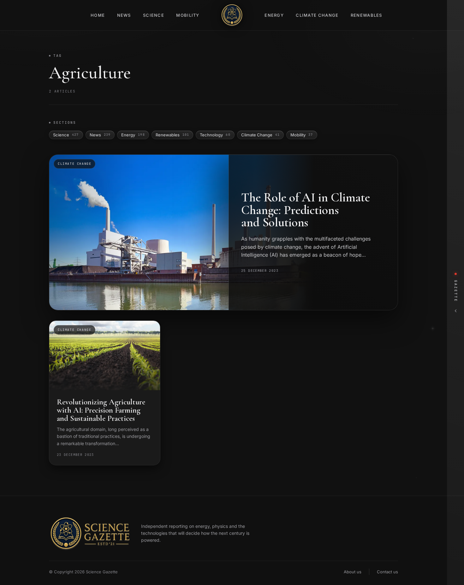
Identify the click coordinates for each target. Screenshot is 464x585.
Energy (274, 15)
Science (153, 15)
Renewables (366, 15)
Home (98, 15)
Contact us (387, 571)
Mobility (187, 15)
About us (352, 571)
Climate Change (317, 15)
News (124, 15)
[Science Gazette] (232, 15)
